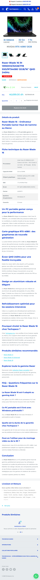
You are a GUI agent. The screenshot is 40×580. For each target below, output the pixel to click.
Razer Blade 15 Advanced (12, 357)
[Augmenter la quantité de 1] (21, 101)
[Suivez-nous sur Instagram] (7, 569)
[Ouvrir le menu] (3, 9)
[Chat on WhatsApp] (36, 576)
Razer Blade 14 (8, 354)
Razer (4, 80)
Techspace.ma (10, 333)
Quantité (5, 101)
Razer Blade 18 (8, 360)
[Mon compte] (32, 9)
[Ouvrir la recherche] (25, 9)
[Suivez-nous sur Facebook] (3, 569)
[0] (36, 9)
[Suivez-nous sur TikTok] (14, 569)
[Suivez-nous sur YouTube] (10, 569)
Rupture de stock (20, 108)
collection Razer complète (21, 370)
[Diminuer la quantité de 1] (11, 101)
